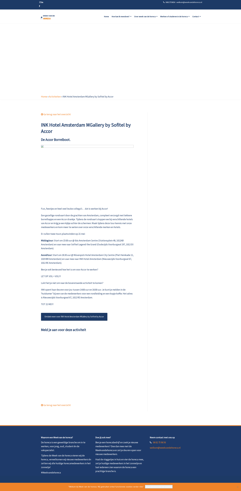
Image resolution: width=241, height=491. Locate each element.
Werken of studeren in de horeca (174, 16)
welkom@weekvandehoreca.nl (165, 447)
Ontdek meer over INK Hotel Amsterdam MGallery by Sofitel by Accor (74, 316)
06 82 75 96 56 (159, 442)
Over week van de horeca (145, 16)
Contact (195, 16)
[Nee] (237, 487)
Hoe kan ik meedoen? (121, 16)
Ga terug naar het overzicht (57, 114)
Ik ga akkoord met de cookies (159, 487)
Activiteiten (55, 96)
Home (106, 16)
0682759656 (171, 2)
